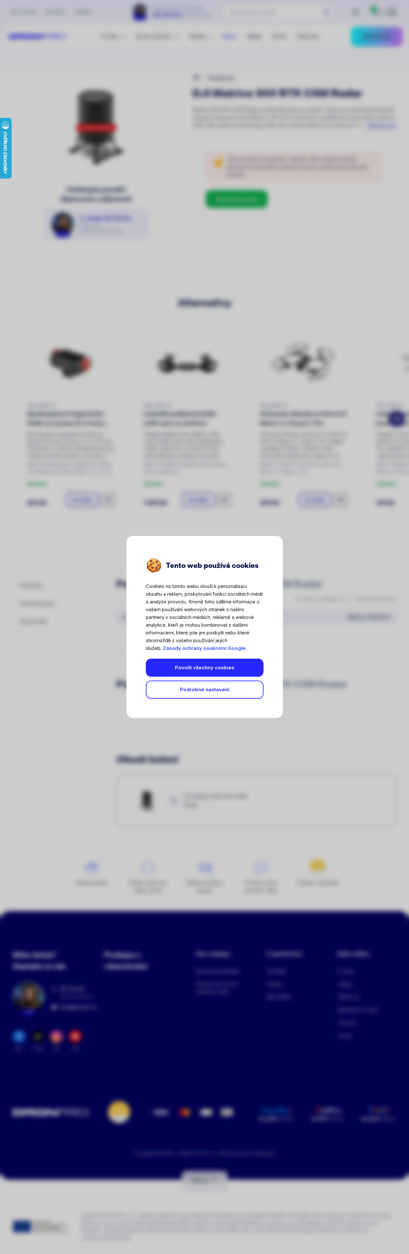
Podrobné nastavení (204, 689)
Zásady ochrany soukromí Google (204, 648)
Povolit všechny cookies (204, 667)
